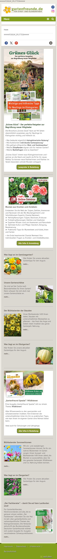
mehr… (26, 264)
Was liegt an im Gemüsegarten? (18, 254)
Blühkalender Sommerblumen (17, 442)
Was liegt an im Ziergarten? (16, 475)
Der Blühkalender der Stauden (18, 310)
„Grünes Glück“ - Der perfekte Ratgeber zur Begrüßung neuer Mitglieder (24, 125)
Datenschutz (21, 546)
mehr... (6, 537)
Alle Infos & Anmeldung (28, 243)
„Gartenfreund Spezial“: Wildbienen (21, 400)
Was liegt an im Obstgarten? (17, 344)
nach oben (47, 556)
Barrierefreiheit (10, 551)
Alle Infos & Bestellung (28, 431)
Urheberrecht (35, 546)
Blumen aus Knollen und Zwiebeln (21, 206)
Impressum (8, 546)
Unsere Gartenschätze (14, 282)
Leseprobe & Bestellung (28, 167)
